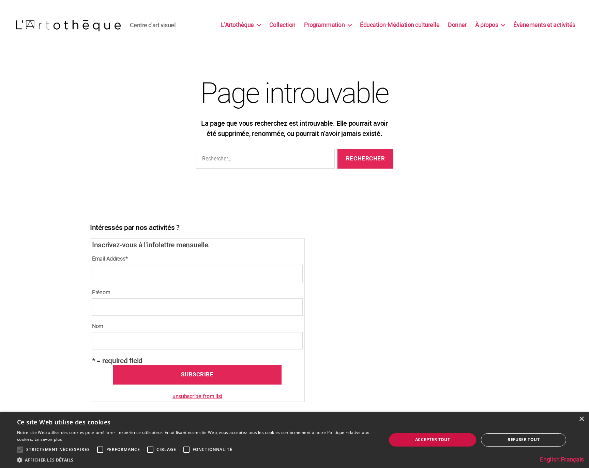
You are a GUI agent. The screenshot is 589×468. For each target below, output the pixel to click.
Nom (97, 326)
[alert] (294, 440)
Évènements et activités (544, 24)
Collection (282, 24)
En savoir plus (48, 439)
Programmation (324, 24)
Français (572, 459)
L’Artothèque (237, 24)
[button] (196, 459)
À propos (486, 24)
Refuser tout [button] (524, 439)
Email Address (109, 258)
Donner (457, 24)
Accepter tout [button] (432, 439)
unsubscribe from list (197, 396)
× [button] (581, 419)
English (549, 459)
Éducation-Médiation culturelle (399, 24)
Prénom (101, 292)
